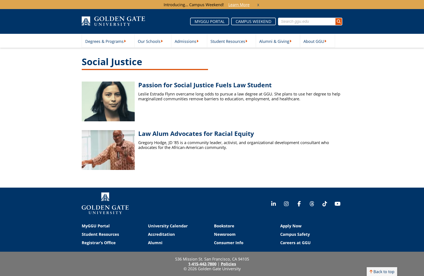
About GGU (313, 41)
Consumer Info (228, 242)
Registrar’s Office (99, 242)
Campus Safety (295, 234)
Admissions (185, 41)
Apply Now (290, 225)
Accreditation (161, 234)
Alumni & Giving (274, 41)
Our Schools (149, 41)
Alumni (155, 242)
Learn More (239, 4)
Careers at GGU (295, 242)
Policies (228, 263)
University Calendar (168, 225)
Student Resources (227, 41)
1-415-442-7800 (202, 263)
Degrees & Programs (104, 41)
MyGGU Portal (96, 225)
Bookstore (224, 225)
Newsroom (225, 234)
